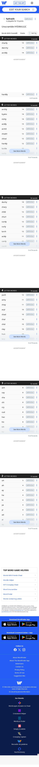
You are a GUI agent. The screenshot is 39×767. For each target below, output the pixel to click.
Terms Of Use (19, 673)
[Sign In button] (32, 3)
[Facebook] (15, 650)
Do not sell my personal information (19, 692)
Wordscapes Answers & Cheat (19, 706)
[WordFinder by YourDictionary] (4, 3)
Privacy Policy (19, 670)
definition (28, 19)
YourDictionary (19, 752)
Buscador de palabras (20, 744)
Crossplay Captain (19, 737)
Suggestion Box (19, 676)
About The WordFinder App (19, 661)
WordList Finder (19, 721)
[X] (19, 650)
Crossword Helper (19, 714)
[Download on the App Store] (10, 624)
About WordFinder (19, 657)
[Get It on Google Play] (28, 624)
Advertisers (19, 664)
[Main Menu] (36, 3)
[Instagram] (24, 650)
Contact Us (19, 667)
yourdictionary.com (19, 610)
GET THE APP (19, 3)
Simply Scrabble (19, 729)
